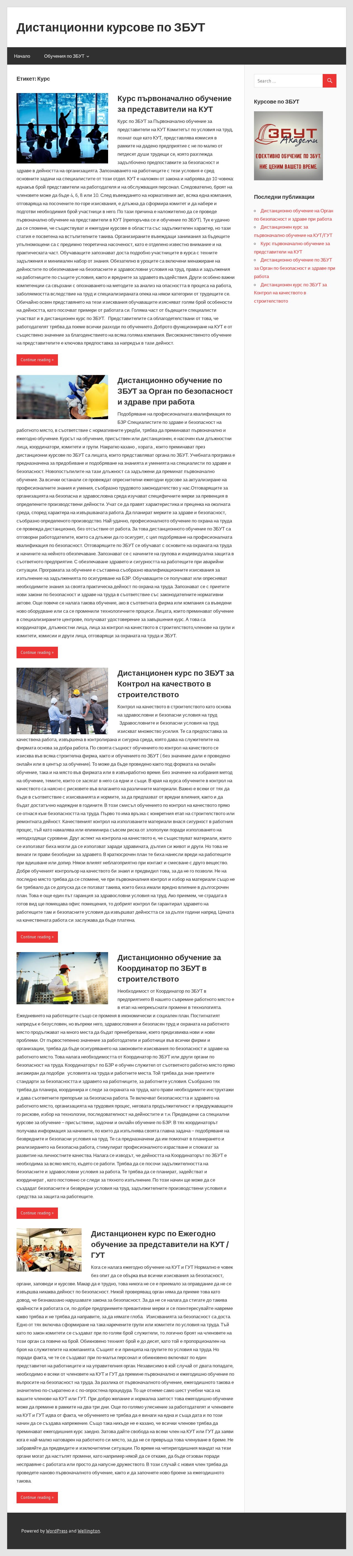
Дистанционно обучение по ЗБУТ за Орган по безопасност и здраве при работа (175, 391)
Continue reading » (37, 359)
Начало (22, 56)
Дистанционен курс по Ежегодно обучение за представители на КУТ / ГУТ (160, 1244)
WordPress (57, 1531)
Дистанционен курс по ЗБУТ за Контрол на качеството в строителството (175, 683)
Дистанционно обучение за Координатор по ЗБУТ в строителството (169, 968)
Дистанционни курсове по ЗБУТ (111, 27)
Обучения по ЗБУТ (64, 56)
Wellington (89, 1531)
